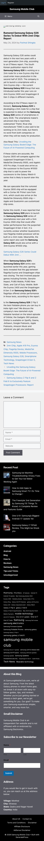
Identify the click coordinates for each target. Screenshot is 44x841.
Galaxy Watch (31, 605)
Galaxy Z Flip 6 (9, 608)
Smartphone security (11, 658)
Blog (6, 555)
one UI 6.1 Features (9, 617)
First (5, 754)
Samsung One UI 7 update (11, 650)
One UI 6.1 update (22, 617)
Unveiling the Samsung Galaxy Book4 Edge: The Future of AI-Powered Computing (20, 145)
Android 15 (34, 593)
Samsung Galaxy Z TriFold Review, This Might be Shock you (25, 528)
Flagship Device (16, 349)
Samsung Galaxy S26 (14, 356)
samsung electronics (14, 623)
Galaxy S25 (7, 605)
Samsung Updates (22, 656)
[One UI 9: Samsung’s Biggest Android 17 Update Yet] (7, 518)
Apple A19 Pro (23, 345)
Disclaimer (32, 823)
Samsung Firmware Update (13, 626)
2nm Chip (11, 345)
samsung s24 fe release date (29, 650)
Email (7, 760)
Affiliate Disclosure (22, 826)
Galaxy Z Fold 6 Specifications (13, 611)
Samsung (19, 619)
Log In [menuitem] (3, 3)
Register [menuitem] (11, 3)
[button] (38, 16)
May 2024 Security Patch (30, 611)
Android (7, 551)
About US (16, 819)
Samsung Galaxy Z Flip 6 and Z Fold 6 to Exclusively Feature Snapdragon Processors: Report (20, 381)
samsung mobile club (18, 642)
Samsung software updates (28, 653)
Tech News (9, 363)
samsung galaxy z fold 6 (14, 635)
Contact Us (27, 819)
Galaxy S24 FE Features (19, 602)
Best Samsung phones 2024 (24, 596)
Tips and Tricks (11, 571)
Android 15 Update (9, 596)
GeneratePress (22, 837)
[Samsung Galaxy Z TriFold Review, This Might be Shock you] (7, 527)
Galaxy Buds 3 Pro (28, 599)
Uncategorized (11, 575)
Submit (8, 773)
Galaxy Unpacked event (18, 605)
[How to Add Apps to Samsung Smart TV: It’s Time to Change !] (7, 490)
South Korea (35, 658)
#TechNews (18, 593)
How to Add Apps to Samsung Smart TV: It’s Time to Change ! (25, 491)
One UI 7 (34, 617)
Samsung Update (9, 656)
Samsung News (14, 342)
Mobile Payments (9, 614)
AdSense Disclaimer (22, 830)
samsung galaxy (31, 629)
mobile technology (24, 613)
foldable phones (17, 599)
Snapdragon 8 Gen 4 (25, 658)
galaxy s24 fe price (33, 602)
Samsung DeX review (31, 620)
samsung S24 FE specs (11, 653)
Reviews (7, 563)
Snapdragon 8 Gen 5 (25, 360)
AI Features (26, 593)
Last (25, 754)
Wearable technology (25, 662)
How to (7, 559)
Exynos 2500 (7, 599)
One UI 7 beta (8, 620)
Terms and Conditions (16, 823)
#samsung (8, 593)
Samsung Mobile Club (22, 9)
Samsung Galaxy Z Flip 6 (11, 632)
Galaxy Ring (7, 602)
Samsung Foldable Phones (13, 629)
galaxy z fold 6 (21, 608)
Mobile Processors (28, 353)
